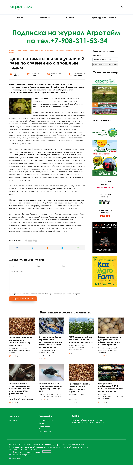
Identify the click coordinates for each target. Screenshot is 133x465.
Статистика (28, 50)
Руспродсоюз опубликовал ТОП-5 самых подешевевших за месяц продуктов (110, 387)
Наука (41, 429)
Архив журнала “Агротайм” (104, 18)
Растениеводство (46, 420)
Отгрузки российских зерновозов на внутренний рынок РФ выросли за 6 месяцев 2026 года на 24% (50, 342)
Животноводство (45, 426)
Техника (42, 423)
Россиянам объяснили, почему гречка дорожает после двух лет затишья (20, 341)
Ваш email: (96, 55)
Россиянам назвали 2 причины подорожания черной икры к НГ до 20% (50, 387)
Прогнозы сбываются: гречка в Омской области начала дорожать (80, 388)
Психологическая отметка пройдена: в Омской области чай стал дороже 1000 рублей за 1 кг (20, 388)
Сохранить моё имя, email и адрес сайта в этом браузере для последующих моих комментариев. (46, 294)
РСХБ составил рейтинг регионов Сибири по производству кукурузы (81, 339)
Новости (43, 18)
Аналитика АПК (45, 432)
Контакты (70, 18)
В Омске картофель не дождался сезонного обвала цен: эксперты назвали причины (109, 341)
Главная (19, 18)
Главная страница (16, 50)
